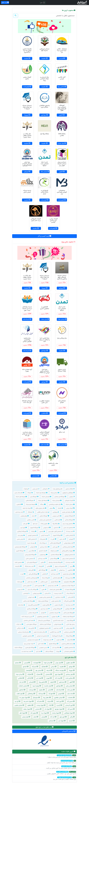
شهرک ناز (47, 709)
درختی (53, 667)
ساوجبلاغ (35, 698)
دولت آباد (58, 678)
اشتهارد (52, 682)
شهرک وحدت (40, 705)
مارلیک (49, 701)
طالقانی (20, 678)
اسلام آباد (39, 701)
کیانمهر (25, 667)
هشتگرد (43, 667)
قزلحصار (28, 670)
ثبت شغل (4, 2)
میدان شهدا (47, 663)
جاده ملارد (70, 694)
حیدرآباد (34, 667)
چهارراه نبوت (35, 686)
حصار (35, 717)
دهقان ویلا (46, 698)
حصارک (38, 674)
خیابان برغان (69, 686)
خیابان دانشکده (23, 686)
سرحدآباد (41, 694)
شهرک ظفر (23, 713)
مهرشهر (71, 667)
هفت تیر (38, 678)
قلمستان (31, 682)
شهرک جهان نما (23, 698)
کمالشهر (21, 690)
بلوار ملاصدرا (47, 686)
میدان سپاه (19, 674)
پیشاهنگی (31, 694)
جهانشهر (58, 686)
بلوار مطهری (69, 663)
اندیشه (48, 670)
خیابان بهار (38, 670)
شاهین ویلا (42, 682)
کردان (49, 690)
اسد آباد (52, 717)
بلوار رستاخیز (69, 674)
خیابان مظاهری (58, 698)
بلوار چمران (25, 717)
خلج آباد (50, 694)
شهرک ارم (61, 721)
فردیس (26, 663)
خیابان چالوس (19, 705)
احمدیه (71, 721)
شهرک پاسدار (55, 713)
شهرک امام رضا (28, 701)
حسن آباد (70, 709)
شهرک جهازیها (59, 709)
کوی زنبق (62, 717)
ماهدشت (70, 698)
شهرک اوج (58, 674)
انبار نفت (21, 682)
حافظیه (29, 705)
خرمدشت (31, 690)
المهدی (60, 694)
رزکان (71, 717)
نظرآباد (29, 674)
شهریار (48, 678)
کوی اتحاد (59, 701)
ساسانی (37, 709)
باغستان (48, 674)
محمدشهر (62, 682)
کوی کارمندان (69, 705)
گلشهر (71, 682)
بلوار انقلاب (20, 694)
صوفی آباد (33, 713)
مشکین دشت (69, 678)
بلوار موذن (58, 663)
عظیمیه (62, 667)
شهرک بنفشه (27, 709)
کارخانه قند (59, 690)
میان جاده (70, 690)
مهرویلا (71, 670)
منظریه (41, 690)
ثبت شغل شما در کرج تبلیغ (44, 727)
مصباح (17, 663)
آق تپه (17, 701)
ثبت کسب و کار (44, 236)
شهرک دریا (44, 713)
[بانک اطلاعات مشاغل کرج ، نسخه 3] (82, 2)
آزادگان (29, 678)
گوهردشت (36, 663)
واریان (43, 717)
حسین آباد (70, 701)
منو (41, 2)
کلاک (50, 705)
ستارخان (51, 721)
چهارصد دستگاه (59, 670)
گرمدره (59, 705)
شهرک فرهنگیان (68, 713)
